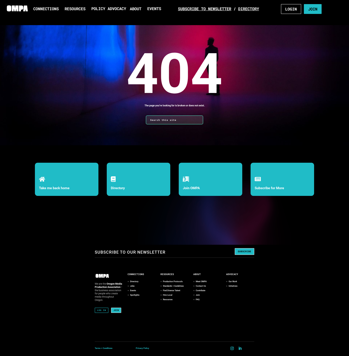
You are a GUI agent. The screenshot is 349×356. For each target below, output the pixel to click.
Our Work (233, 281)
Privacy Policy (142, 348)
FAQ (197, 299)
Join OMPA (191, 188)
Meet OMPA (201, 281)
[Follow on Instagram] (232, 348)
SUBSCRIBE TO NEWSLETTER (204, 8)
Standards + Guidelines (173, 286)
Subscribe (244, 251)
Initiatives (233, 286)
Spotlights (134, 295)
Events (133, 290)
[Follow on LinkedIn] (240, 348)
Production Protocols (173, 281)
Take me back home (54, 188)
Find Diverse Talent (171, 290)
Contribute (200, 290)
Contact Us (201, 286)
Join (198, 295)
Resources (168, 299)
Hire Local (167, 295)
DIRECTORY (248, 8)
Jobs (132, 286)
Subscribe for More (269, 188)
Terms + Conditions (103, 348)
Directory (118, 188)
